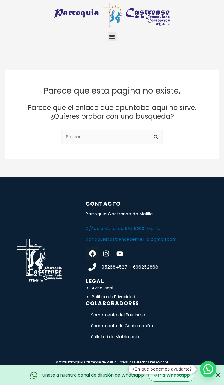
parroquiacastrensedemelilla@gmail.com (131, 239)
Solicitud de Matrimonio (115, 337)
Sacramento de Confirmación (122, 326)
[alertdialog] (112, 375)
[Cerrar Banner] (218, 375)
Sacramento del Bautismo (118, 315)
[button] (112, 36)
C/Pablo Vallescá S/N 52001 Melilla (123, 228)
